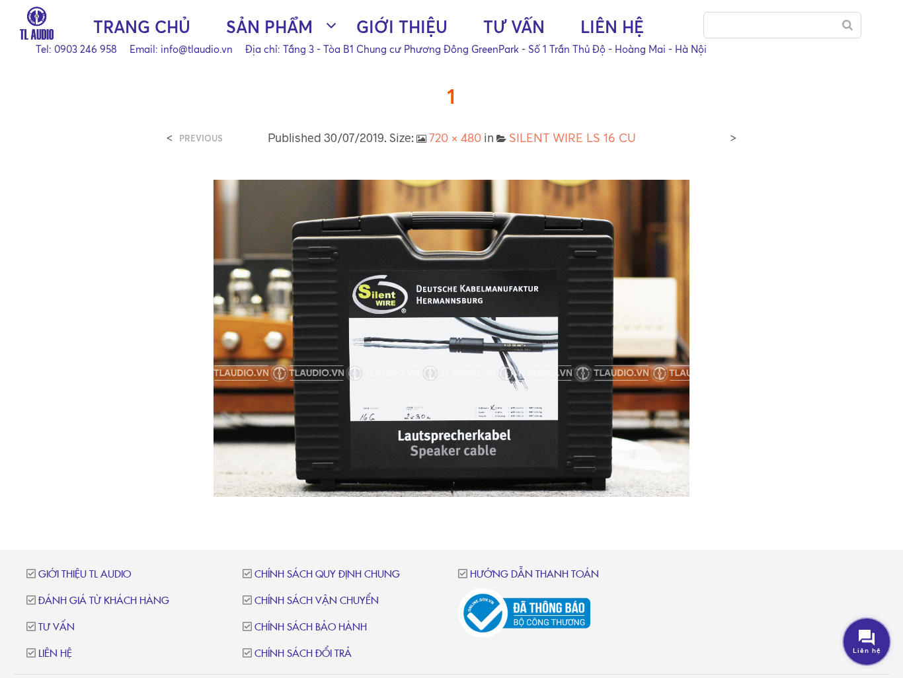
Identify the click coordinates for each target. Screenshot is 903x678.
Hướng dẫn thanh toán (534, 574)
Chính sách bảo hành (311, 627)
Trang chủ (141, 27)
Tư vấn (514, 27)
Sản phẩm (269, 27)
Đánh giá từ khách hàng (103, 601)
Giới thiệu (402, 27)
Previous (201, 138)
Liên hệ (612, 27)
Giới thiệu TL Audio (84, 574)
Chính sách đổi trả (303, 653)
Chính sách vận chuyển (317, 601)
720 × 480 (455, 137)
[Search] (847, 25)
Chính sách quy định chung (327, 574)
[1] (451, 337)
